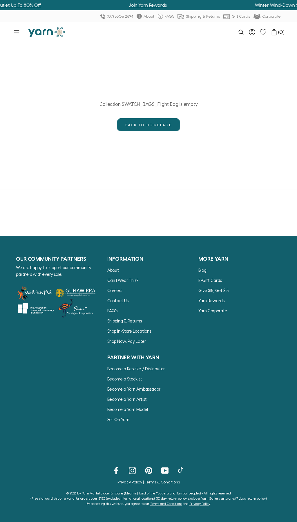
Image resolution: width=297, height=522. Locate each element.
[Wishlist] (263, 32)
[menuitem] (241, 32)
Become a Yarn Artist (127, 399)
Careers (114, 290)
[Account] (252, 32)
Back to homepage (148, 125)
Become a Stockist (124, 378)
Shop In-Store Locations (129, 331)
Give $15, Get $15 (213, 290)
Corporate (271, 16)
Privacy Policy (129, 482)
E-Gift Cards (210, 280)
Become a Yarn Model (127, 409)
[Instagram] (132, 470)
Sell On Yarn (118, 419)
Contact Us (117, 300)
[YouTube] (165, 470)
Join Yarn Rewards (135, 5)
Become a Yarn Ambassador (133, 389)
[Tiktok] (181, 470)
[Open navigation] (16, 32)
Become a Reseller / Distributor (136, 368)
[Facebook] (116, 470)
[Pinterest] (148, 470)
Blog (202, 270)
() (281, 32)
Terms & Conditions (162, 482)
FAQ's (169, 16)
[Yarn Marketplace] (46, 32)
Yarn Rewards (211, 300)
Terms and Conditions (166, 503)
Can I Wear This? (123, 280)
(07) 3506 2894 (119, 16)
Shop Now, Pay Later (126, 341)
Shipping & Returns (202, 16)
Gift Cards (240, 16)
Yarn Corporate (212, 310)
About (148, 16)
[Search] (241, 32)
